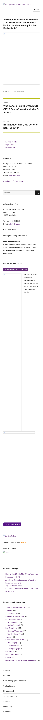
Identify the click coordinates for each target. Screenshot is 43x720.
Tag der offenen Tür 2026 (14, 586)
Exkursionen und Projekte (15, 640)
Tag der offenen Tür (15, 634)
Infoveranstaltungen (12, 654)
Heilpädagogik (13, 622)
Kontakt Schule (11, 142)
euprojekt (8, 637)
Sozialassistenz (13, 646)
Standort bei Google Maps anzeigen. (16, 181)
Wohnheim (7, 711)
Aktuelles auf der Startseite (15, 607)
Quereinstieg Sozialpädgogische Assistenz (21, 660)
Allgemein (9, 610)
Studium (6, 701)
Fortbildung (7, 706)
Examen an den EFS (13, 583)
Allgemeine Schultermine (14, 616)
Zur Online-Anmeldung (12, 524)
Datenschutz (10, 148)
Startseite (6, 670)
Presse (8, 657)
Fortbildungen (13, 613)
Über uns (6, 675)
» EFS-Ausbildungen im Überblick (16, 269)
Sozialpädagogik (14, 625)
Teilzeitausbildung (10, 696)
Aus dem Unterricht (12, 619)
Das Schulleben (19, 91)
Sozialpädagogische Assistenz (14, 681)
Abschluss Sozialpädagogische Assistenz (20, 580)
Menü (36, 10)
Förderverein (10, 651)
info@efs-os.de (14, 175)
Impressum (9, 145)
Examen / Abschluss (15, 631)
